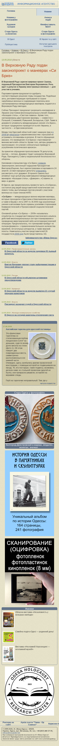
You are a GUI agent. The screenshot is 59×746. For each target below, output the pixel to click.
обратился (14, 134)
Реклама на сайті (8, 723)
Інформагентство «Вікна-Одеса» (41, 238)
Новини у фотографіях (11, 18)
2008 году (18, 234)
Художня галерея (11, 25)
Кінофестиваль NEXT (47, 25)
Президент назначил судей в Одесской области (28, 304)
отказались (41, 171)
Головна (11, 11)
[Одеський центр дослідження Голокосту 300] (29, 714)
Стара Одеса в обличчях (11, 32)
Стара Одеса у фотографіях (29, 392)
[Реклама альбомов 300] (29, 535)
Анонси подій (48, 18)
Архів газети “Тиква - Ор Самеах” (32, 723)
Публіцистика (11, 44)
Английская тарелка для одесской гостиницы (28, 329)
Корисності (53, 724)
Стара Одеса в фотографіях (48, 32)
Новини (47, 11)
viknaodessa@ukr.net (11, 733)
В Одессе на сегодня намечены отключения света (29, 315)
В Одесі (11, 39)
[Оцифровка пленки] (29, 604)
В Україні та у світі (48, 39)
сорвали (42, 163)
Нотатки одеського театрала (48, 45)
